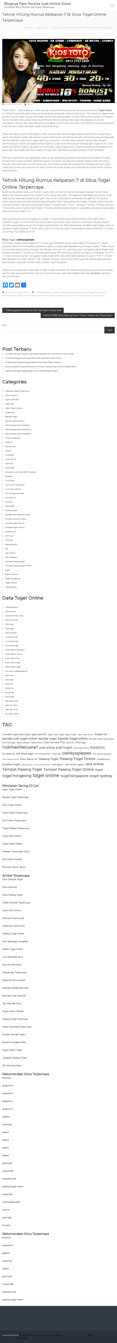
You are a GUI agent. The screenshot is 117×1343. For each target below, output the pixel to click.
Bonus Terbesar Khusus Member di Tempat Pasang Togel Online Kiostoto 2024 (40, 366)
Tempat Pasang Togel (12, 295)
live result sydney (42, 754)
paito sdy (9, 675)
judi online (47, 747)
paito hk (9, 684)
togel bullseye (11, 574)
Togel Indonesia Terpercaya (16, 1026)
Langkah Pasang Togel (14, 1057)
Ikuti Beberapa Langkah (15, 941)
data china (36, 742)
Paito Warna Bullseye (15, 650)
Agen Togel (70, 734)
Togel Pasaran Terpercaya (15, 828)
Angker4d (100, 734)
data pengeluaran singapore (18, 433)
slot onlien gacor (75, 764)
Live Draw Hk (11, 637)
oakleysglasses (25, 239)
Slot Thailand (11, 557)
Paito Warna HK (28, 759)
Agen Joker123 (12, 399)
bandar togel (47, 738)
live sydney (10, 497)
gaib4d (6, 1116)
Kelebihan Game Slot (13, 926)
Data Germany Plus (14, 616)
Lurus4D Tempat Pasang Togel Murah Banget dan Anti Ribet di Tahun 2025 (39, 354)
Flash (90, 1335)
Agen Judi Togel (56, 734)
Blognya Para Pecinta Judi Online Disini (37, 4)
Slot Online (10, 553)
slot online (95, 764)
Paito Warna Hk (12, 658)
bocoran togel (8, 742)
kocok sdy (9, 692)
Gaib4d (8, 442)
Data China (10, 611)
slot (6, 548)
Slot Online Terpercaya (14, 820)
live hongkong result (14, 493)
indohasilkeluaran (44, 292)
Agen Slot (9, 404)
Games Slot (10, 446)
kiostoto (56, 292)
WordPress (22, 1338)
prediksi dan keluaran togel (17, 514)
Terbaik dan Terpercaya (14, 972)
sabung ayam (11, 544)
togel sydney (99, 295)
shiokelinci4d (9, 1178)
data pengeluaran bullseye (17, 425)
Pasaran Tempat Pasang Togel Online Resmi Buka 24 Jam (31, 371)
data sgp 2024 (11, 701)
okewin (6, 1209)
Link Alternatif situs (12, 957)
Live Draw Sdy (11, 641)
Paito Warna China (13, 654)
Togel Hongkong (12, 578)
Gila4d (8, 450)
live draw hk (8, 753)
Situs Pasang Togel (12, 895)
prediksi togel (11, 764)
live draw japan (12, 713)
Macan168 (9, 506)
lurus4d (8, 502)
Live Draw (10, 480)
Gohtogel (9, 455)
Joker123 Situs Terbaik (13, 980)
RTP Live (9, 536)
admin (30, 104)
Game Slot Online (11, 910)
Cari (4, 325)
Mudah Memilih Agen (13, 1034)
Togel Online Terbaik (13, 1011)
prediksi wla (10, 531)
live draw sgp (24, 753)
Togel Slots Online (11, 836)
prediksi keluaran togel (15, 519)
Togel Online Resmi (12, 843)
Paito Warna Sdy (12, 662)
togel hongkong (57, 295)
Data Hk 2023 (11, 620)
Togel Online (42, 27)
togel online (71, 295)
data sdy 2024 (11, 709)
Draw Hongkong (12, 438)
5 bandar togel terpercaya (16, 734)
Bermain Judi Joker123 (14, 995)
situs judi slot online (43, 765)
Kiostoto (95, 273)
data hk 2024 (11, 705)
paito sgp (9, 679)
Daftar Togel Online (12, 949)
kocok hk (9, 688)
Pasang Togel (81, 292)
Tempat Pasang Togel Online (36, 295)
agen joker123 (39, 734)
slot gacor (58, 764)
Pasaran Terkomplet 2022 (15, 851)
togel (7, 570)
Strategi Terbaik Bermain (15, 988)
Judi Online (11, 292)
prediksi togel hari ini (14, 523)
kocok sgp (9, 696)
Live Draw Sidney (13, 489)
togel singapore (85, 295)
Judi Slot (9, 463)
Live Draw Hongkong (15, 485)
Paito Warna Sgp (12, 667)
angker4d (9, 412)
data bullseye (23, 742)
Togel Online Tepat (12, 1050)
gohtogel (7, 1163)
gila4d (5, 1132)
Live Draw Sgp (12, 645)
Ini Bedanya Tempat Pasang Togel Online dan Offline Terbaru (33, 362)
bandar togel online (73, 738)
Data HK (70, 742)
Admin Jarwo (11, 395)
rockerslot (7, 1194)
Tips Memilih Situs (11, 964)
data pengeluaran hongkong (18, 429)
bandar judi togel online (19, 738)
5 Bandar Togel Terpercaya (17, 391)
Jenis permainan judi (13, 918)
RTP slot (9, 540)
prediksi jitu (103, 759)
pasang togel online (12, 1186)
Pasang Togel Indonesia (15, 1019)
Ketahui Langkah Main (14, 1042)
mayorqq (56, 754)
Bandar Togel (11, 416)
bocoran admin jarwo (15, 421)
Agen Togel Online (13, 408)
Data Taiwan (11, 633)
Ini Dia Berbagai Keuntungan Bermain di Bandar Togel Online (33, 358)
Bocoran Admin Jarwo (14, 867)
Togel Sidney (11, 587)
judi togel (64, 747)
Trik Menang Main (11, 1065)
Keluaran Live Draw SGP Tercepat (20, 472)
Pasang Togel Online (97, 292)
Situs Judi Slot (9, 887)
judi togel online (81, 748)
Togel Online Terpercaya (15, 812)
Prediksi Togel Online (15, 527)
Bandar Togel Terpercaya (101, 739)
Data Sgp (9, 628)
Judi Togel (9, 468)
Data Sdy (9, 624)
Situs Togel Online (11, 805)
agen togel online (85, 734)
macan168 (7, 1171)
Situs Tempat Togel (12, 879)
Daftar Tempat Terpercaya (16, 902)
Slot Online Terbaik (12, 859)
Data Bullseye (11, 607)
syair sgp (7, 1217)
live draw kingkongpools (16, 671)
